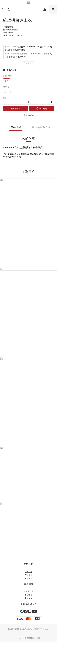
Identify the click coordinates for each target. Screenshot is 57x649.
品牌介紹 (28, 571)
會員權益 (28, 578)
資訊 (30, 575)
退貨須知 (28, 594)
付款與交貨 (28, 591)
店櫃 (26, 575)
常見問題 (28, 598)
